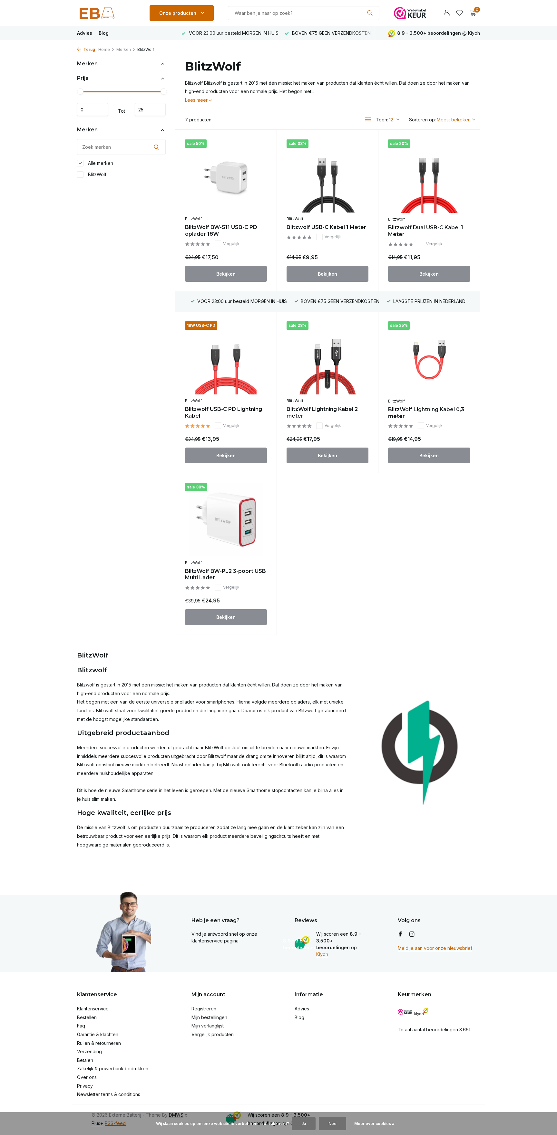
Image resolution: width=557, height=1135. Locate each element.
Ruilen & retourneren (99, 1043)
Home (104, 49)
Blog (104, 33)
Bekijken (226, 274)
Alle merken (100, 163)
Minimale (92, 109)
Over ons (87, 1077)
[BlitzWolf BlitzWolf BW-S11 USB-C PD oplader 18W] (226, 176)
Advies (84, 33)
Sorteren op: (422, 119)
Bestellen (87, 1017)
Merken (123, 49)
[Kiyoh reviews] (421, 1012)
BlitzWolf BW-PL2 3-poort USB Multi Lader (225, 574)
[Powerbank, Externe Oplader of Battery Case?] (106, 13)
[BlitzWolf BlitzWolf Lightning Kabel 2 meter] (327, 357)
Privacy (85, 1086)
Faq (81, 1025)
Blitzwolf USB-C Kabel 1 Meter (326, 227)
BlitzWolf (96, 174)
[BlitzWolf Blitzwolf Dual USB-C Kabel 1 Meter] (429, 176)
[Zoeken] (370, 13)
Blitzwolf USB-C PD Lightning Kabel (223, 412)
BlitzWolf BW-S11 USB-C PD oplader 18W (221, 230)
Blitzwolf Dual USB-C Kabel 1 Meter (425, 230)
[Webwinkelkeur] (410, 13)
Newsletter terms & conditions (108, 1094)
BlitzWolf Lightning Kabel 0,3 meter (426, 412)
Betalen (85, 1060)
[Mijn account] (447, 12)
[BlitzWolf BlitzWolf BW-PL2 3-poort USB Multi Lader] (226, 519)
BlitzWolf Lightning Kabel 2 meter (322, 412)
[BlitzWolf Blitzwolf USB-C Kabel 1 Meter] (327, 176)
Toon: (382, 119)
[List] (368, 119)
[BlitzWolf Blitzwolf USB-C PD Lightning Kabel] (226, 357)
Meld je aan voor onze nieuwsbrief (435, 948)
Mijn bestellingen (209, 1017)
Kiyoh (474, 33)
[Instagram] (412, 934)
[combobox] (303, 13)
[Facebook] (400, 934)
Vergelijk (231, 243)
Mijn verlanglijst (207, 1025)
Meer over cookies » (374, 1123)
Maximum (150, 109)
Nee (332, 1123)
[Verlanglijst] (459, 13)
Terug (89, 49)
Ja (303, 1123)
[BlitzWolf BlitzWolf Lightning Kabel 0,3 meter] (429, 358)
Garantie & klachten (97, 1034)
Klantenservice (93, 1008)
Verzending (89, 1051)
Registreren (203, 1008)
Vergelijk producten (212, 1034)
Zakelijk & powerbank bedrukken (112, 1068)
